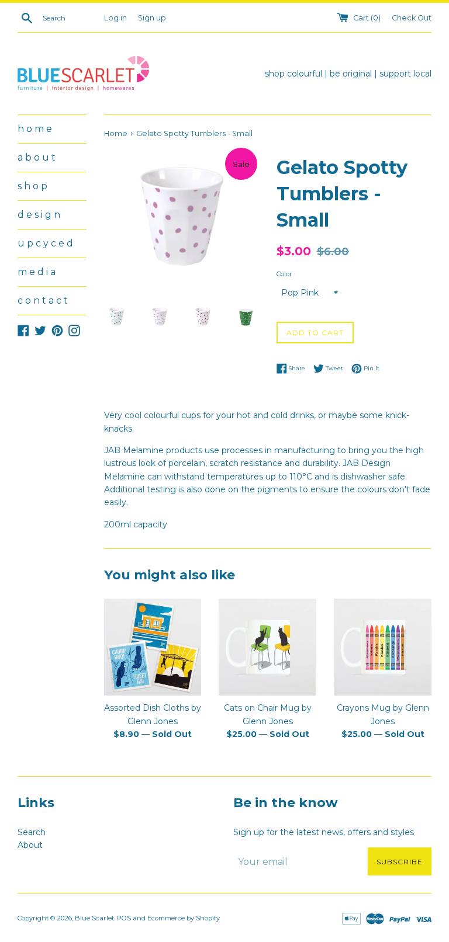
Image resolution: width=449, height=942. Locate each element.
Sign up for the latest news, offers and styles (323, 832)
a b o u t (37, 157)
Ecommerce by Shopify (183, 918)
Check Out (411, 17)
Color (284, 274)
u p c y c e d (45, 243)
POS (124, 918)
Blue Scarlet (94, 918)
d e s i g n (39, 214)
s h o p (32, 186)
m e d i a (37, 271)
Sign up (152, 17)
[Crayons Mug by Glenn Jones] (382, 647)
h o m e (35, 128)
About (30, 845)
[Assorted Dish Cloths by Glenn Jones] (153, 647)
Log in (115, 17)
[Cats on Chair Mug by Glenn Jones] (267, 647)
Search (32, 832)
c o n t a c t (43, 300)
